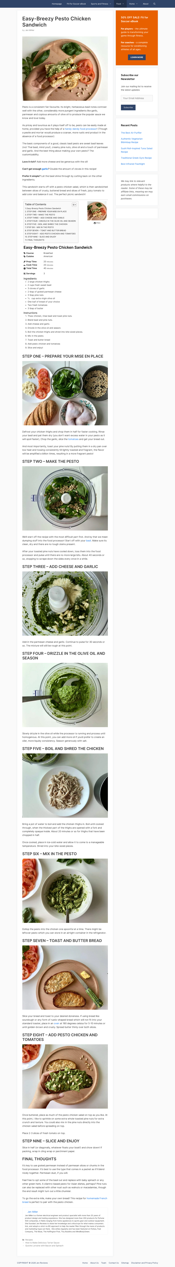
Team (103, 1263)
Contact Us (114, 1263)
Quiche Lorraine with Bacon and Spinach (44, 1245)
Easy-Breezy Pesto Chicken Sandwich (44, 208)
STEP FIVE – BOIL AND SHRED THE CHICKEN (47, 224)
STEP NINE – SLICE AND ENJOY (42, 237)
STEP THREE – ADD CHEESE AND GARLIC (45, 218)
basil (88, 540)
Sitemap (125, 1263)
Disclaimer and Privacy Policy (144, 1263)
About (145, 4)
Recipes (29, 1240)
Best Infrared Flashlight (133, 164)
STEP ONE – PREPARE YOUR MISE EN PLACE (47, 211)
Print (98, 223)
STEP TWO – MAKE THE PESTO (41, 215)
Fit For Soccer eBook (76, 4)
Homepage (57, 4)
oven (57, 1023)
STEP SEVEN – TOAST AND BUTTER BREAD (46, 230)
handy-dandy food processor (81, 128)
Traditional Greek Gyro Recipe (136, 158)
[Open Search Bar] (154, 4)
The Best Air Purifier (131, 132)
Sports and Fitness (99, 4)
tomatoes (73, 439)
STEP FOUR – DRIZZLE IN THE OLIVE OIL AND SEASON (51, 221)
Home (132, 4)
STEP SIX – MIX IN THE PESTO (40, 227)
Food (118, 4)
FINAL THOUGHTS (36, 240)
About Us (94, 1263)
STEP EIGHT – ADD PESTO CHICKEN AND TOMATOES (51, 234)
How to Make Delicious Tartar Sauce (42, 1242)
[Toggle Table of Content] (73, 205)
